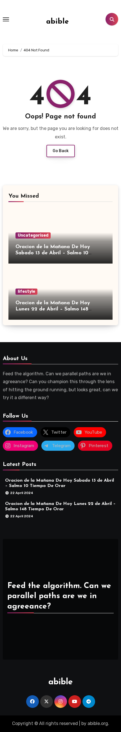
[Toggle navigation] (6, 19)
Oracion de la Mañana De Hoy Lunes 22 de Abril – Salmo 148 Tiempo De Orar (52, 309)
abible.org (98, 723)
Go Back (61, 150)
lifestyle (26, 291)
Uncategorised (33, 235)
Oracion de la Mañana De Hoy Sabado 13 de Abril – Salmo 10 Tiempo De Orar (52, 253)
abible (57, 22)
